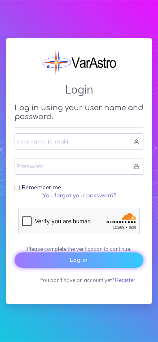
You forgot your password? (79, 195)
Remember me (41, 187)
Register (125, 280)
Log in (79, 259)
